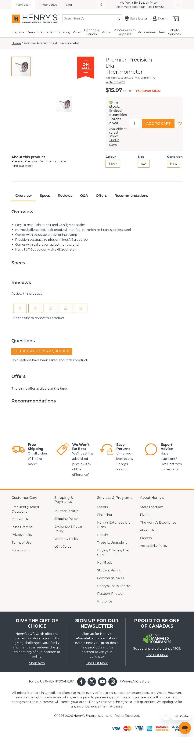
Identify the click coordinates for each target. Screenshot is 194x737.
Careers (146, 538)
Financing (104, 515)
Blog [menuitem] (69, 4)
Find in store (114, 142)
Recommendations (131, 196)
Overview (23, 196)
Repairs (102, 535)
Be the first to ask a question (41, 351)
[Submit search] (118, 18)
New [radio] (173, 164)
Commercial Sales (110, 578)
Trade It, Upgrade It (112, 542)
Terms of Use (21, 542)
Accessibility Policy (153, 546)
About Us (147, 530)
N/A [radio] (143, 164)
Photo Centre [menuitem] (48, 4)
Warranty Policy (66, 539)
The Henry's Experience (158, 522)
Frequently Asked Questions (25, 509)
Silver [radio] (113, 164)
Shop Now (37, 663)
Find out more (22, 166)
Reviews (65, 196)
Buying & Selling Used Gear (114, 553)
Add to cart (158, 123)
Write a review (115, 82)
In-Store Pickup (66, 511)
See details (161, 4)
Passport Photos (109, 593)
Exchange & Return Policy (69, 529)
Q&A (84, 196)
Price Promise (22, 527)
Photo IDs (104, 601)
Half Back (104, 562)
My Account (21, 550)
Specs (45, 196)
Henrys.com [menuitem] (23, 4)
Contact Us (20, 519)
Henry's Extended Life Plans (114, 525)
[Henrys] (35, 18)
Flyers (144, 515)
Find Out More (97, 663)
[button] (101, 4)
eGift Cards (62, 546)
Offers (101, 196)
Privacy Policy (22, 535)
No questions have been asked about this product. (49, 360)
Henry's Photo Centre (113, 586)
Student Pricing (109, 570)
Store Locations (151, 507)
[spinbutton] (134, 123)
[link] (18, 455)
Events (102, 507)
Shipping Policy (66, 519)
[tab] (21, 66)
